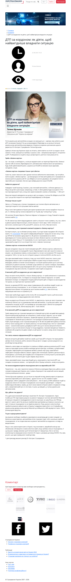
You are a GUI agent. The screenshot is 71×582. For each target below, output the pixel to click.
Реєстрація (61, 2)
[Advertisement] (35, 459)
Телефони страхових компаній (18, 544)
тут (16, 217)
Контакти (11, 566)
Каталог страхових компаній (17, 542)
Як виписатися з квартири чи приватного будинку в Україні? (28, 554)
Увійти (51, 2)
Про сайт (11, 564)
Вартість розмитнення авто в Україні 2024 (22, 552)
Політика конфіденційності (17, 571)
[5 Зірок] (10, 88)
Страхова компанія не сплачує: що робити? (23, 556)
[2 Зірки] (6, 88)
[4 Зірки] (9, 88)
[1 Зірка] (5, 88)
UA (43, 2)
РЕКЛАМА (11, 569)
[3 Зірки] (7, 88)
